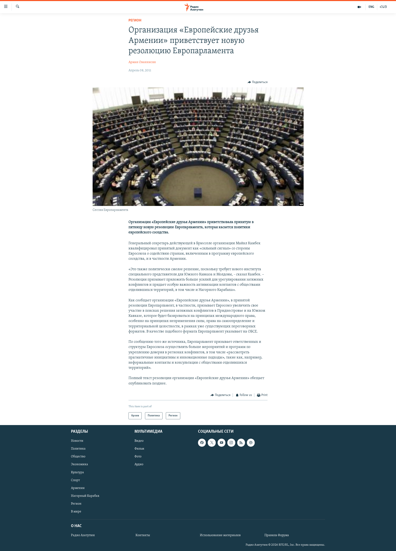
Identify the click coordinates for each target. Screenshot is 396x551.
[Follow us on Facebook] (202, 443)
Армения (78, 488)
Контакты (143, 535)
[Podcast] (251, 443)
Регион (134, 20)
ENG (371, 7)
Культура (77, 472)
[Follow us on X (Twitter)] (212, 443)
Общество (78, 456)
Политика (78, 449)
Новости (77, 441)
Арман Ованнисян (142, 62)
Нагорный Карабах (85, 496)
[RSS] (241, 443)
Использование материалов (220, 535)
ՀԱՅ (383, 7)
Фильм (139, 449)
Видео (139, 441)
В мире (76, 511)
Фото (137, 456)
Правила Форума (276, 535)
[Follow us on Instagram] (231, 443)
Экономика (79, 464)
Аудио (138, 464)
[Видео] (359, 7)
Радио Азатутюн (83, 535)
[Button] (258, 82)
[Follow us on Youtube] (221, 443)
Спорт (75, 480)
